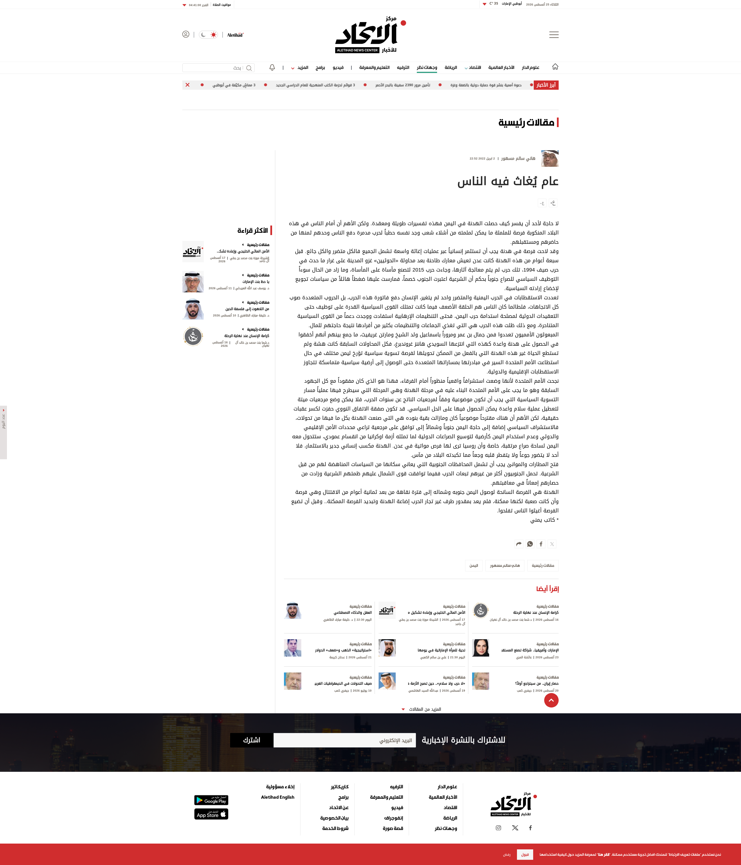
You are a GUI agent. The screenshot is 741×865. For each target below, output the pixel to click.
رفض (507, 854)
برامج (320, 67)
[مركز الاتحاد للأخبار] (370, 34)
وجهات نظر (427, 67)
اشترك (251, 740)
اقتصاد (474, 67)
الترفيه (403, 67)
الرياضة (451, 67)
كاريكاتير (340, 786)
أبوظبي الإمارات (505, 3)
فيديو (338, 67)
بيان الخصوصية (334, 818)
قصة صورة (393, 828)
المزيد (302, 67)
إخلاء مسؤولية (280, 786)
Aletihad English (277, 797)
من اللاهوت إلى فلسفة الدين (247, 308)
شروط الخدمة (335, 828)
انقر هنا (603, 854)
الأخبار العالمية (501, 67)
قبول (525, 854)
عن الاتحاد (339, 807)
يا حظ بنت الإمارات (256, 281)
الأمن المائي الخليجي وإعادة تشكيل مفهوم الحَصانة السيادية (242, 251)
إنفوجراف (393, 818)
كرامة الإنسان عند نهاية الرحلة (246, 335)
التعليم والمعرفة (374, 67)
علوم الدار (530, 67)
